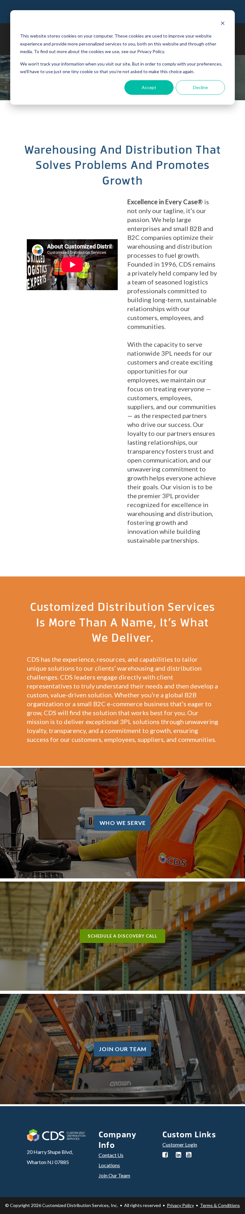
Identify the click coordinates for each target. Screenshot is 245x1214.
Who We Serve (123, 823)
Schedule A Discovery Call (122, 935)
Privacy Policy (180, 1205)
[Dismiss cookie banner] (222, 24)
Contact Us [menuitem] (111, 1155)
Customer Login (179, 1144)
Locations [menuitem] (109, 1165)
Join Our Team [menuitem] (114, 1175)
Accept (149, 87)
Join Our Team (122, 1049)
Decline (200, 87)
